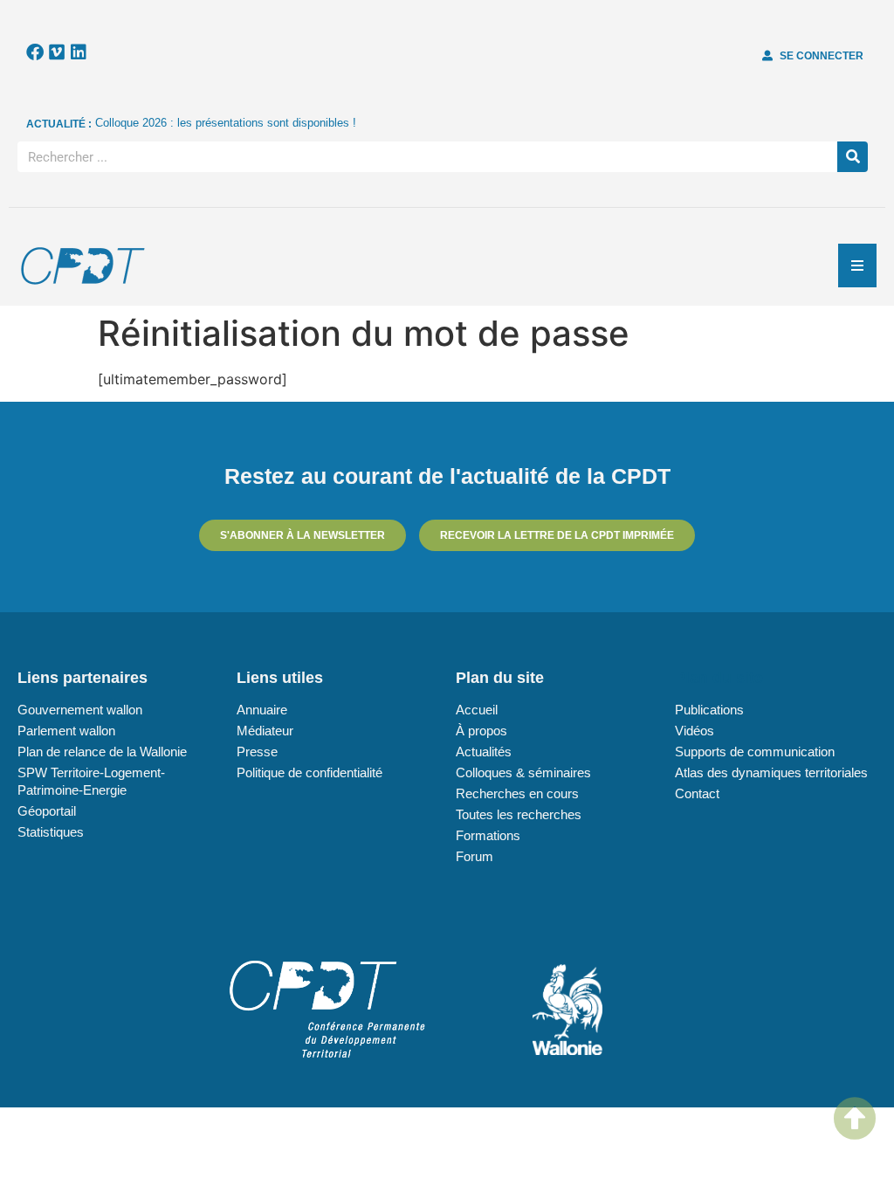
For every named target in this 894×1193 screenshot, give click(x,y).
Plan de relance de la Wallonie (102, 751)
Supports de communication (755, 751)
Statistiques (50, 831)
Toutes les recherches (518, 814)
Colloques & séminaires (523, 772)
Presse (257, 751)
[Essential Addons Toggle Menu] (857, 265)
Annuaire (262, 709)
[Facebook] (35, 52)
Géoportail (46, 810)
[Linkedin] (78, 52)
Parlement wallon (66, 730)
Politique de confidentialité (309, 772)
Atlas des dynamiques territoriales (771, 772)
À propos (481, 730)
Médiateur (265, 730)
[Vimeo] (56, 52)
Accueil (477, 709)
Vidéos (694, 730)
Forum (474, 856)
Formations (488, 835)
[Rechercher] (852, 156)
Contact (697, 793)
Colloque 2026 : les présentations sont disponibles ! (225, 122)
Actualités (484, 751)
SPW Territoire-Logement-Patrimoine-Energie (91, 781)
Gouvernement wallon (79, 709)
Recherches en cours (517, 793)
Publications (709, 709)
